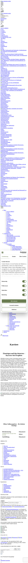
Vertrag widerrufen (7, 464)
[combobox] (7, 550)
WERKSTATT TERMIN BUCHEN (11, 475)
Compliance (6, 462)
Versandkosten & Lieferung (9, 455)
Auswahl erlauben (14, 305)
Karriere (5, 448)
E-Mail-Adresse (4, 502)
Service (5, 484)
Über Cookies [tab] (22, 256)
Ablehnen (14, 309)
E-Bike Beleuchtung (16, 246)
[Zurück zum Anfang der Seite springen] (2, 552)
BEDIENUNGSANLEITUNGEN (11, 471)
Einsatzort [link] (22, 432)
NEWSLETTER (7, 492)
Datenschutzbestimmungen (12, 509)
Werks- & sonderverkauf (9, 447)
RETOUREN (6, 478)
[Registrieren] (1, 7)
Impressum (5, 461)
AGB (4, 459)
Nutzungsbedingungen (19, 506)
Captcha (2, 503)
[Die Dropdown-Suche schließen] (18, 549)
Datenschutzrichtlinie (7, 506)
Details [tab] (14, 256)
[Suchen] (2, 9)
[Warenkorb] (2, 12)
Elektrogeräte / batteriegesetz (9, 456)
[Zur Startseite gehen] (6, 1)
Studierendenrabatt (7, 451)
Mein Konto (5, 335)
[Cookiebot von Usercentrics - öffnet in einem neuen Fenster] (20, 252)
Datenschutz (6, 460)
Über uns (5, 446)
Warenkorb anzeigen (5, 560)
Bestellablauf (6, 453)
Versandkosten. (4, 542)
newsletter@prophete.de (10, 517)
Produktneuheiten (7, 485)
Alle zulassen (14, 301)
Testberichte (6, 490)
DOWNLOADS (7, 473)
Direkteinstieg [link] (6, 432)
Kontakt (5, 452)
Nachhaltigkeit (6, 487)
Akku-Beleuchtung (16, 249)
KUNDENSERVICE (8, 469)
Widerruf (5, 457)
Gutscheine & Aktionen (8, 450)
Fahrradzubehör (7, 488)
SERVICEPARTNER (8, 476)
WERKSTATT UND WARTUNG (11, 474)
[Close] (1, 559)
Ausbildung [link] (5, 437)
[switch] (24, 286)
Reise (4, 489)
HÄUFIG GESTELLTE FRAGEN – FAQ (13, 470)
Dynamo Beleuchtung (17, 247)
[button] (4, 210)
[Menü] (2, 3)
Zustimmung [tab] (5, 256)
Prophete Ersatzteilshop (8, 479)
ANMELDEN (3, 519)
